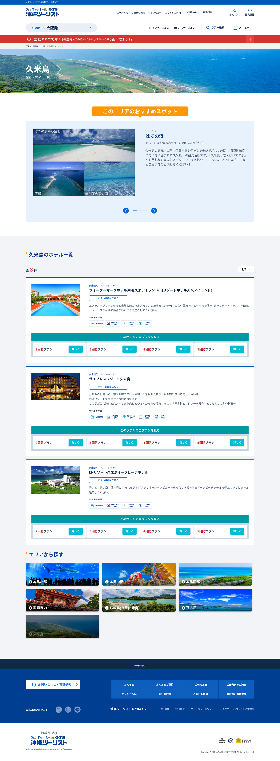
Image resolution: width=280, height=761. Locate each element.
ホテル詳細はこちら (108, 298)
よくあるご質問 (173, 12)
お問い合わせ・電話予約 (199, 12)
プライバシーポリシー (202, 709)
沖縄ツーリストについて (127, 709)
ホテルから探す (184, 28)
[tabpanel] (140, 166)
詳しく (76, 349)
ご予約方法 (122, 12)
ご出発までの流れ (236, 684)
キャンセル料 (155, 12)
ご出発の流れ (138, 12)
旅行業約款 (165, 694)
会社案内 (164, 709)
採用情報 (180, 709)
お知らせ (129, 684)
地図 (199, 143)
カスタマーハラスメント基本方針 (237, 709)
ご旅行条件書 (200, 694)
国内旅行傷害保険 (236, 694)
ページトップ (140, 665)
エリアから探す (159, 28)
